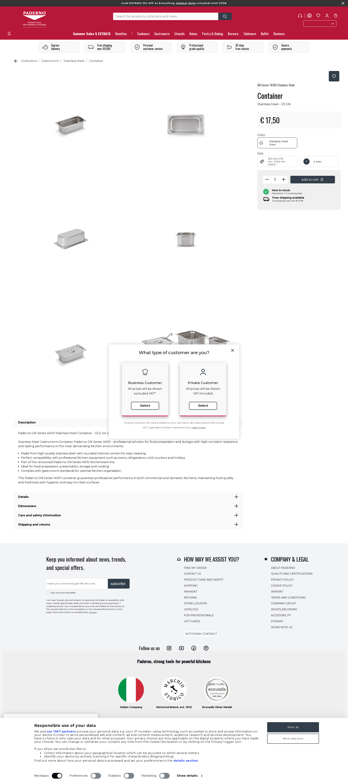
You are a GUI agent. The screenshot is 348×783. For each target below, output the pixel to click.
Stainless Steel (74, 61)
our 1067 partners (61, 731)
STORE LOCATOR (195, 603)
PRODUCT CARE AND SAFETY (203, 579)
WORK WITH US (281, 627)
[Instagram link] (169, 648)
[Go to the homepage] (34, 19)
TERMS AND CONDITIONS (288, 597)
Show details (187, 775)
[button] (121, 35)
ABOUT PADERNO (283, 568)
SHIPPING (191, 585)
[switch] (96, 776)
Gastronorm (50, 61)
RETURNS (190, 597)
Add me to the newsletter (63, 592)
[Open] (225, 16)
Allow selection (293, 738)
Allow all (293, 727)
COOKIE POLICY (282, 585)
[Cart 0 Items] (335, 16)
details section (185, 760)
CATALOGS (191, 609)
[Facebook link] (194, 648)
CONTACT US (192, 574)
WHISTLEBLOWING (284, 609)
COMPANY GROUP (283, 603)
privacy (93, 612)
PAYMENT (190, 591)
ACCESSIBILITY (281, 615)
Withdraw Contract (201, 634)
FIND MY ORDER (195, 568)
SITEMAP (277, 621)
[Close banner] (343, 3)
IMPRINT (277, 591)
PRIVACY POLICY (282, 579)
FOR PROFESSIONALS (199, 615)
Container (96, 61)
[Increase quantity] (283, 180)
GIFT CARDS (192, 621)
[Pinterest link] (206, 648)
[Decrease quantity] (267, 180)
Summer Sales (186, 3)
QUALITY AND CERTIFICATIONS (292, 574)
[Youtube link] (181, 648)
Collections (29, 61)
